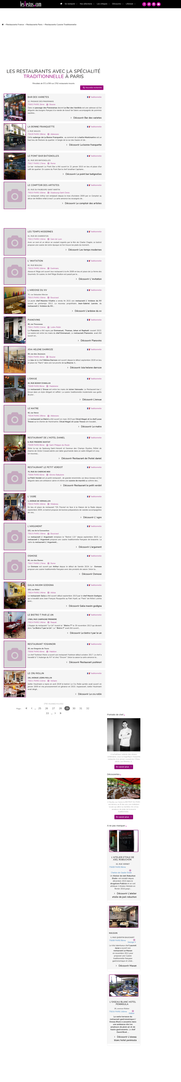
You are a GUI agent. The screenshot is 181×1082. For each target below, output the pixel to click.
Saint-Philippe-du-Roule (59, 445)
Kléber (131, 1013)
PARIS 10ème (40, 192)
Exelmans (54, 268)
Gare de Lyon (56, 239)
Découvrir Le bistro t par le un (86, 633)
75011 (31, 327)
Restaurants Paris (34, 24)
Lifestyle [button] (129, 4)
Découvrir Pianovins (91, 340)
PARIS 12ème (40, 239)
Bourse (52, 104)
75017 (31, 163)
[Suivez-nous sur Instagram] (154, 4)
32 (87, 708)
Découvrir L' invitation (90, 279)
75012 (31, 239)
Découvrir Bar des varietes (87, 117)
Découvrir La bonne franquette (85, 144)
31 (80, 708)
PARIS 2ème (39, 104)
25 (39, 708)
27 (53, 708)
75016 (31, 268)
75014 (31, 592)
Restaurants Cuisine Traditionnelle (60, 24)
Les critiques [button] (102, 4)
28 (60, 708)
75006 (31, 475)
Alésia (53, 592)
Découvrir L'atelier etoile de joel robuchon (124, 895)
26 (46, 708)
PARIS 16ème (40, 268)
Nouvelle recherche (93, 87)
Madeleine (53, 386)
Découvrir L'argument (90, 547)
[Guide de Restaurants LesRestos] (30, 4)
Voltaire (53, 681)
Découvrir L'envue (92, 399)
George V (132, 942)
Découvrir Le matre (91, 426)
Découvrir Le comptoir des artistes (83, 203)
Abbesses (54, 134)
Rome (53, 163)
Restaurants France (15, 24)
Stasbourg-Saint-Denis (60, 192)
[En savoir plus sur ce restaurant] (15, 107)
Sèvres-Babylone (56, 475)
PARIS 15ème (40, 297)
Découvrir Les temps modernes (85, 249)
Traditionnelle (96, 97)
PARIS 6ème (39, 475)
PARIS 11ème (40, 327)
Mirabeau (54, 504)
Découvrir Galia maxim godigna (85, 606)
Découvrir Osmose (92, 574)
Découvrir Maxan (128, 965)
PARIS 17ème (40, 163)
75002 (31, 104)
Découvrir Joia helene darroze (86, 367)
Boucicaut (54, 297)
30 (73, 708)
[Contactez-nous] (158, 4)
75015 (31, 297)
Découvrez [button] (116, 4)
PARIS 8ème (39, 386)
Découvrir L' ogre (92, 517)
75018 (31, 134)
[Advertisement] (53, 46)
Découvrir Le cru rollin (90, 694)
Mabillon (53, 651)
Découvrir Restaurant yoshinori (85, 662)
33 (47, 713)
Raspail (53, 622)
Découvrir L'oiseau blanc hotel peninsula (125, 1038)
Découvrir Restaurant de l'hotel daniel (81, 458)
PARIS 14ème (40, 592)
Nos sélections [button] (86, 4)
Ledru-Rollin (55, 327)
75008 (31, 386)
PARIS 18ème (40, 134)
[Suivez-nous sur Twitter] (149, 4)
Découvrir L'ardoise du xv (88, 311)
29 (67, 708)
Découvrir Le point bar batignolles (84, 174)
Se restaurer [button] (70, 4)
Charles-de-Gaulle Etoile (121, 872)
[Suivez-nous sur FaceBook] (144, 4)
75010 (31, 192)
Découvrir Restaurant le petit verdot (82, 485)
